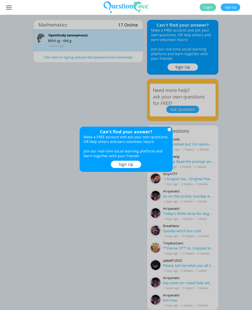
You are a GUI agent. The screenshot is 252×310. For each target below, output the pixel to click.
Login (208, 7)
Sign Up (230, 7)
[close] (169, 130)
